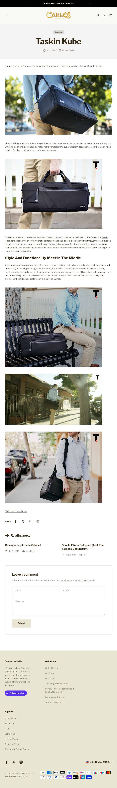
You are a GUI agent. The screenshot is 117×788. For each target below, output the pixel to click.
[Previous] (26, 3)
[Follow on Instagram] (21, 762)
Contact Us (10, 734)
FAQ (7, 728)
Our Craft (49, 678)
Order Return (51, 668)
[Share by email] (38, 521)
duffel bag (58, 32)
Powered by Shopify (18, 776)
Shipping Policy (12, 744)
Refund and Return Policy (17, 749)
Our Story (49, 673)
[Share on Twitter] (23, 521)
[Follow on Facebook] (6, 762)
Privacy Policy (64, 580)
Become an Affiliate (55, 697)
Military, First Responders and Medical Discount (59, 690)
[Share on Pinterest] (30, 521)
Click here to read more (16, 511)
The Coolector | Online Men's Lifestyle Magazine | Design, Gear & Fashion (67, 66)
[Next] (90, 3)
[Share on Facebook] (15, 521)
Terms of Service (82, 580)
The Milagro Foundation (56, 683)
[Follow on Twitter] (14, 762)
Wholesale (10, 723)
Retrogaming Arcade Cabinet (23, 545)
